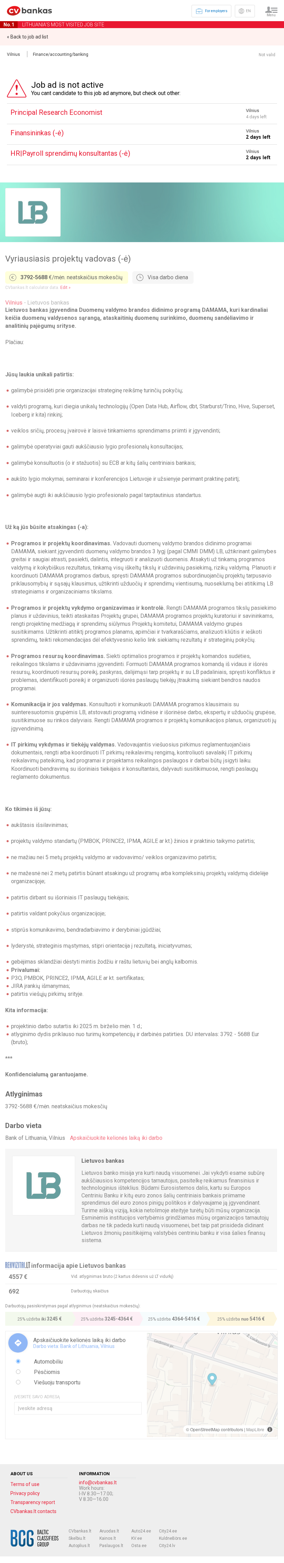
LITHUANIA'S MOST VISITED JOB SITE (53, 24)
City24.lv (167, 1545)
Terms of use (24, 1484)
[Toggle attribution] (270, 1429)
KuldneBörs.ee (173, 1538)
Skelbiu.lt (77, 1538)
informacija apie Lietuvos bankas (78, 1265)
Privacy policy (25, 1493)
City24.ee (168, 1531)
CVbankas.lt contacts (33, 1511)
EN (248, 11)
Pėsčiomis (46, 1372)
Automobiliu (48, 1361)
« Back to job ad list (27, 37)
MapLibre (255, 1429)
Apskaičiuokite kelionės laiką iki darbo (116, 1138)
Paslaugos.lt (111, 1545)
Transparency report (32, 1502)
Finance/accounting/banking (60, 54)
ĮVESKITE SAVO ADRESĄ (37, 1396)
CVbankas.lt (80, 1531)
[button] (212, 1380)
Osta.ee (139, 1545)
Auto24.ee (141, 1531)
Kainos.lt (107, 1538)
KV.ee (136, 1538)
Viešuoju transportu (56, 1382)
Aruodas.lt (109, 1531)
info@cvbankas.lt (98, 1482)
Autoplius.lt (79, 1545)
